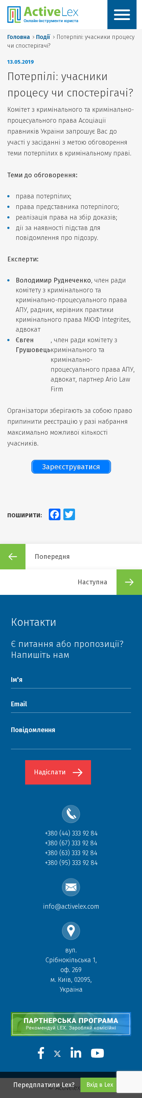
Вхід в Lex (99, 1084)
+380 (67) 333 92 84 (71, 843)
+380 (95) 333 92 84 (71, 863)
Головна (18, 36)
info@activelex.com (71, 907)
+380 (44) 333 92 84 (71, 833)
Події (43, 36)
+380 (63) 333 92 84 (71, 853)
